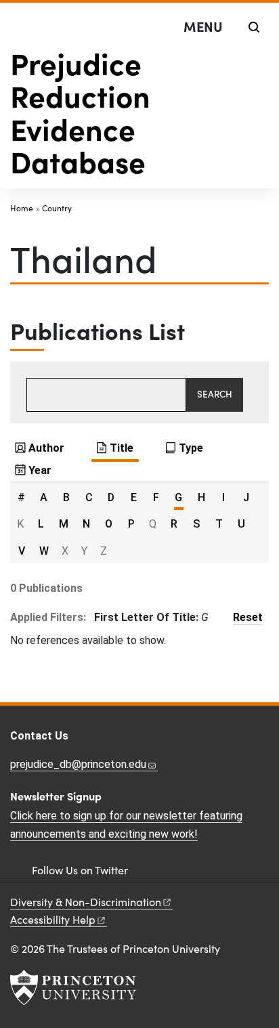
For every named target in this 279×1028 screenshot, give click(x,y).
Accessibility (52, 919)
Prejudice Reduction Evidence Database (80, 111)
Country (57, 207)
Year (39, 470)
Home (21, 207)
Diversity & (85, 902)
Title (121, 448)
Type (191, 448)
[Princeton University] (73, 987)
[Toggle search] (253, 27)
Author (46, 448)
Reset (248, 617)
